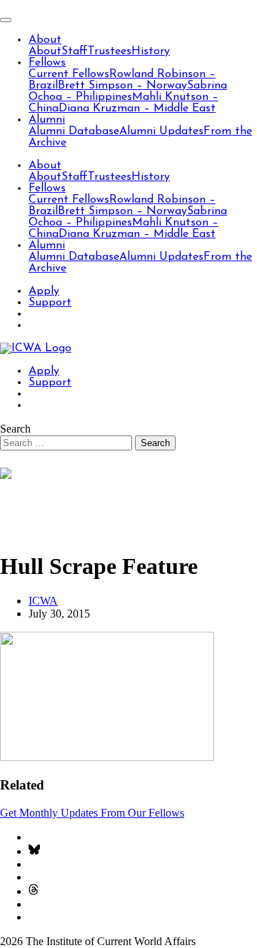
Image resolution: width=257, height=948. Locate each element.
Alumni (47, 120)
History (150, 51)
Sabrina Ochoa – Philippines (128, 91)
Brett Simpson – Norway (122, 85)
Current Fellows (69, 74)
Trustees (109, 51)
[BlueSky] (34, 851)
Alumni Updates (161, 131)
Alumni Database (74, 131)
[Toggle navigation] (5, 20)
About (45, 40)
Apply (44, 291)
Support (50, 302)
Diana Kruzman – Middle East (137, 108)
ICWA (43, 601)
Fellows (47, 63)
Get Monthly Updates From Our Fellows (92, 813)
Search (15, 429)
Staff (74, 51)
